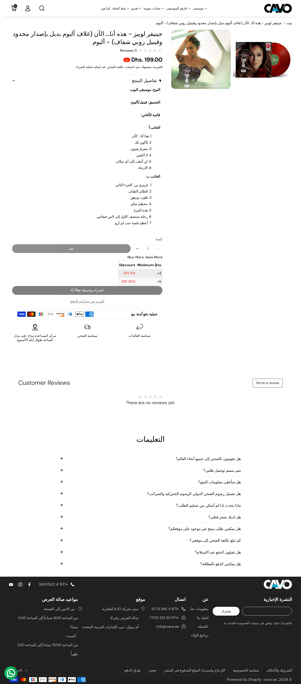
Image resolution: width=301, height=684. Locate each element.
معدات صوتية (152, 8)
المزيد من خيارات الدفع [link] (87, 301)
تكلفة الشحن (115, 67)
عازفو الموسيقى (176, 8)
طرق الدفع (133, 670)
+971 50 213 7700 (164, 617)
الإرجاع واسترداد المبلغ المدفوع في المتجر (194, 670)
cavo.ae (270, 679)
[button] (200, 8)
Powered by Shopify (244, 679)
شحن (152, 670)
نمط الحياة (119, 8)
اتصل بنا (202, 617)
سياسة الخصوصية (246, 670)
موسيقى (198, 8)
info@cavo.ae (167, 626)
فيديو (135, 8)
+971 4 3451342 (53, 584)
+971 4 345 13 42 (165, 609)
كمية (159, 239)
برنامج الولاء (199, 635)
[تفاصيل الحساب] (28, 8)
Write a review (267, 383)
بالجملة (203, 626)
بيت (289, 23)
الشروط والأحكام (279, 670)
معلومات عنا (199, 609)
